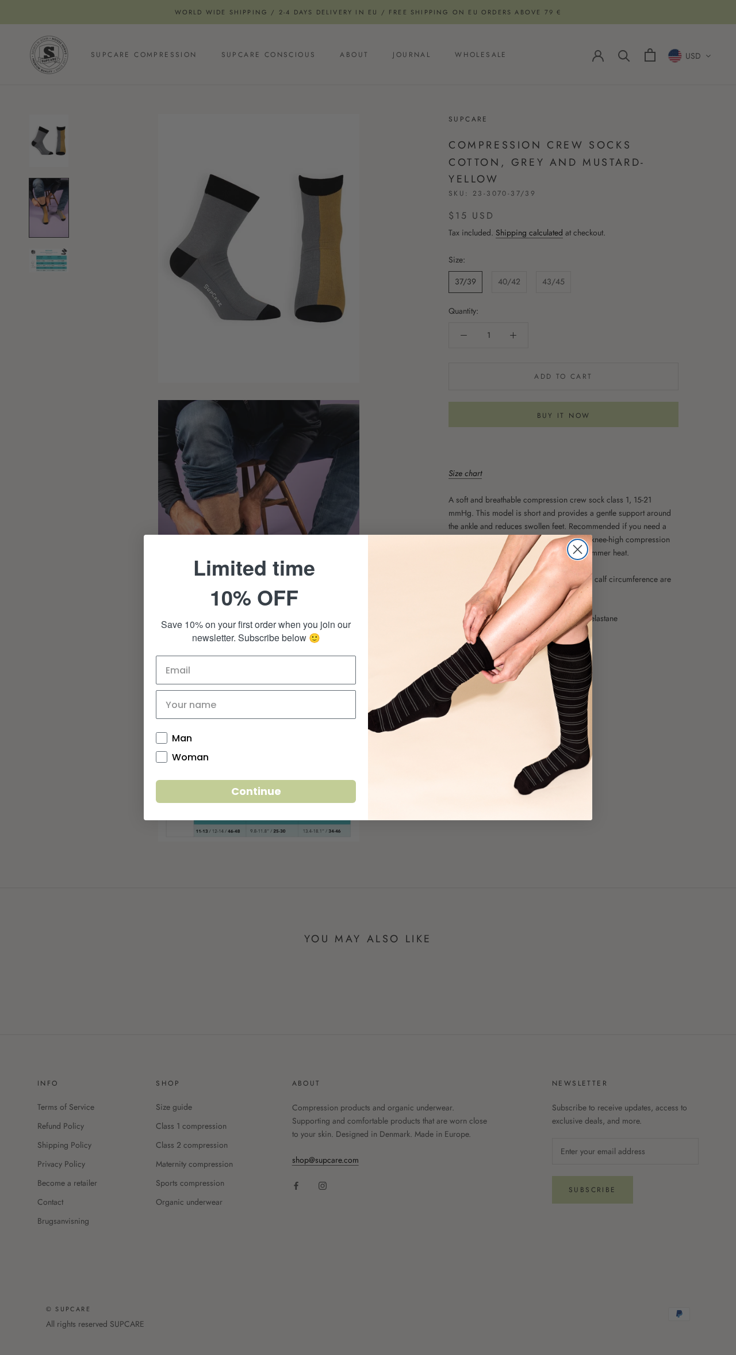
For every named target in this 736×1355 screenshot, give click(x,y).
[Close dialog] (578, 549)
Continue (256, 791)
